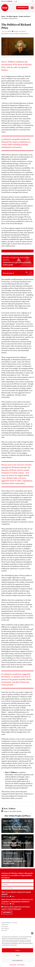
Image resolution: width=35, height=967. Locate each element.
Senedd (11, 34)
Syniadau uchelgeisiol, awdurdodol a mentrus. (17, 261)
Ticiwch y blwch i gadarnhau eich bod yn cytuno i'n (15, 908)
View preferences (17, 960)
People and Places (24, 16)
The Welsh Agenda (12, 16)
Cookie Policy (13, 964)
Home (3, 16)
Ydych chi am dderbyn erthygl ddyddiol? (16, 893)
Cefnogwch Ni (22, 7)
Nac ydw (6, 896)
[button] (32, 933)
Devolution (5, 34)
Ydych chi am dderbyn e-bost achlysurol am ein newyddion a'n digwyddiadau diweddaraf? (17, 901)
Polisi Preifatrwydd (14, 909)
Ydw (12, 896)
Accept (17, 950)
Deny (17, 955)
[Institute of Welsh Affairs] (4, 7)
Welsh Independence (22, 34)
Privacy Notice (21, 964)
